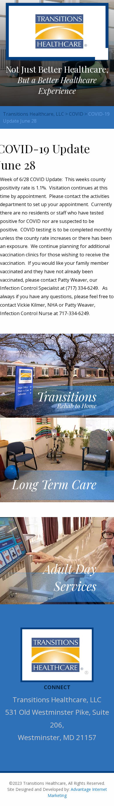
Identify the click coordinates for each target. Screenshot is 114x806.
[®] (58, 654)
